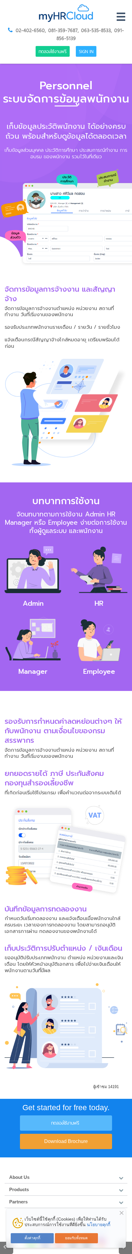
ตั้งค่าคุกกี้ (32, 1238)
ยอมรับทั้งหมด (76, 1238)
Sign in (86, 51)
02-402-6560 (30, 30)
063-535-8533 (96, 30)
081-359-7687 (63, 30)
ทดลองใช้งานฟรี (53, 51)
